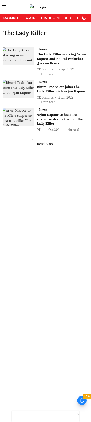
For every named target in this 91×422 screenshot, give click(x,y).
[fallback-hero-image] (20, 61)
